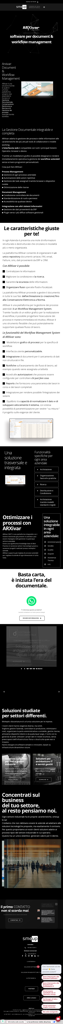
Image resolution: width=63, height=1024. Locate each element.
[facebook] (22, 956)
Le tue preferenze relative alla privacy (39, 1022)
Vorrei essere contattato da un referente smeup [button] (49, 992)
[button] (46, 469)
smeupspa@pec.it (29, 1014)
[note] (51, 969)
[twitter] (25, 956)
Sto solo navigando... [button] (51, 1012)
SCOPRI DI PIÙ (31, 697)
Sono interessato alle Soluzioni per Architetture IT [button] (51, 984)
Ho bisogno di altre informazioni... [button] (50, 1000)
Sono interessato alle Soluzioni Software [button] (51, 977)
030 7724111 (8, 1014)
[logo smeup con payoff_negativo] (28, 6)
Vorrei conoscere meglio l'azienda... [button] (49, 1006)
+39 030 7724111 (32, 947)
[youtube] (32, 956)
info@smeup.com (18, 1014)
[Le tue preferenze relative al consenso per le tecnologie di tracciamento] (2, 1021)
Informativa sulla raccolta (16, 1022)
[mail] (38, 956)
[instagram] (29, 956)
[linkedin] (35, 956)
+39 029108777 (32, 954)
